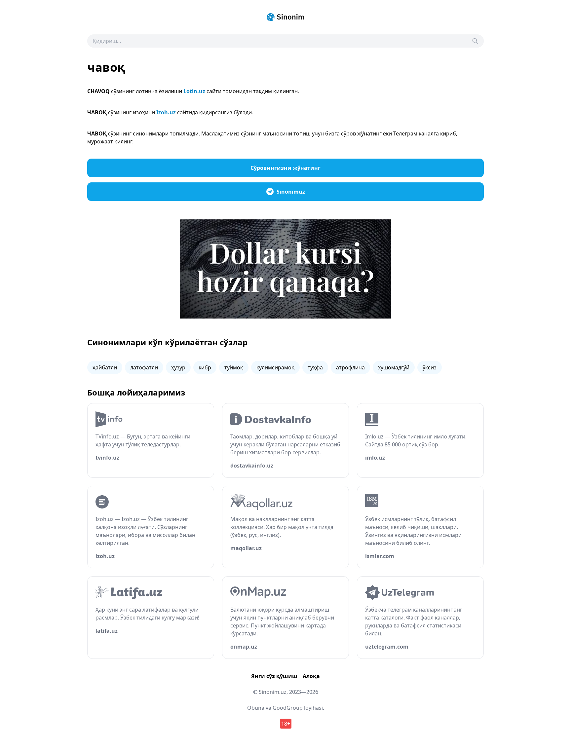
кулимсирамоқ (275, 367)
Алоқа (311, 676)
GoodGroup (288, 707)
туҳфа (315, 367)
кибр (205, 367)
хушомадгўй (393, 367)
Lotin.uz (194, 91)
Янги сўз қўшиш (274, 676)
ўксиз (430, 367)
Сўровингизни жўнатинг (285, 167)
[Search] (475, 41)
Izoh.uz (166, 112)
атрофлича (350, 367)
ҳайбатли (105, 367)
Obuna (255, 707)
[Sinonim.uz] (285, 17)
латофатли (144, 367)
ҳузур (178, 367)
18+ (285, 723)
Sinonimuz (291, 191)
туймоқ (233, 367)
